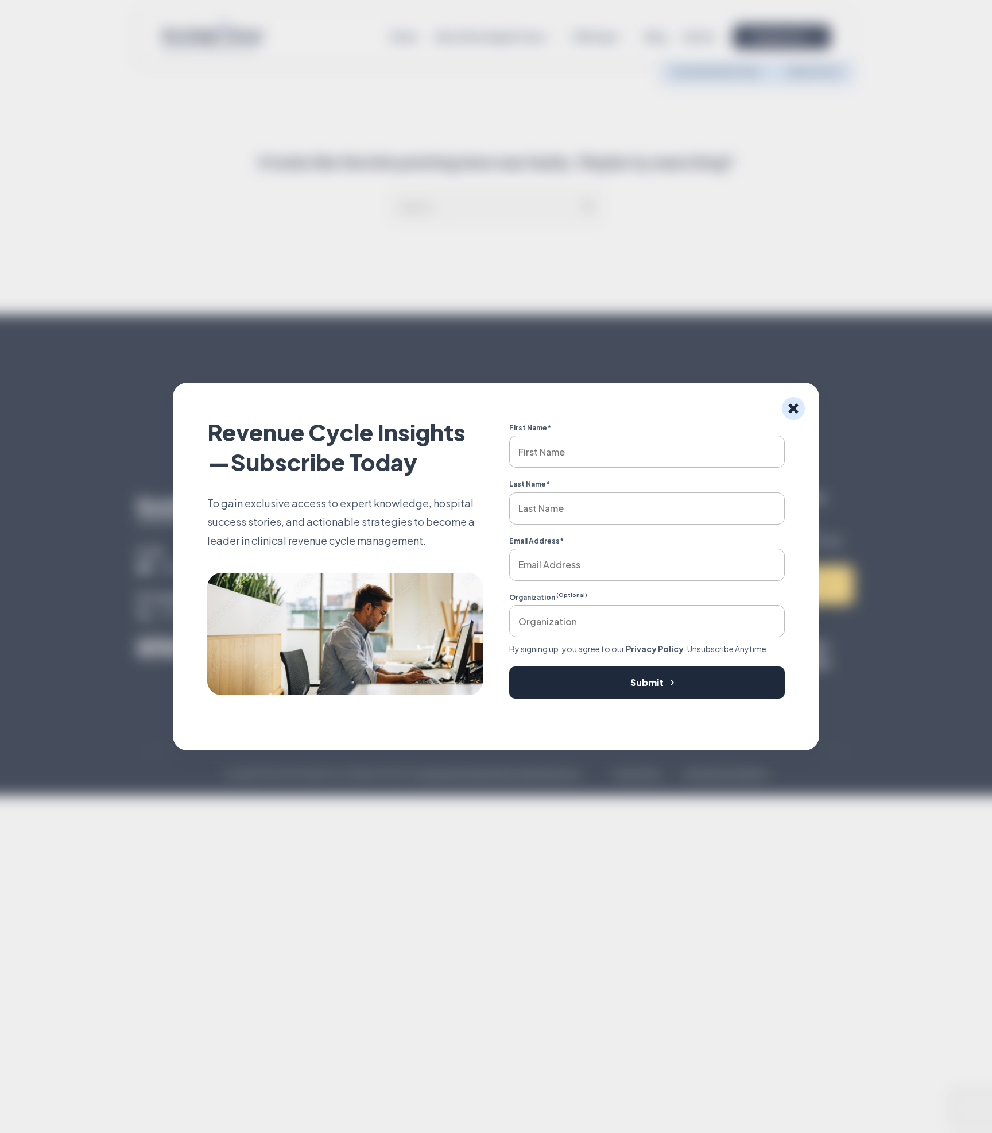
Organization (548, 597)
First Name (530, 427)
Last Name (529, 484)
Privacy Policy (655, 648)
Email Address (536, 541)
